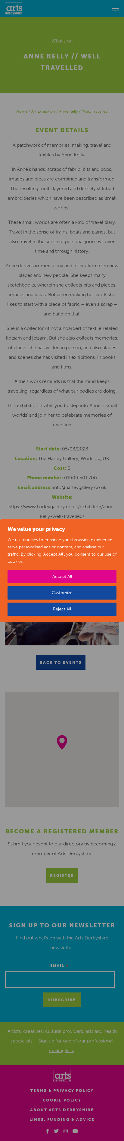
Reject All (62, 609)
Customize (62, 592)
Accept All (62, 576)
